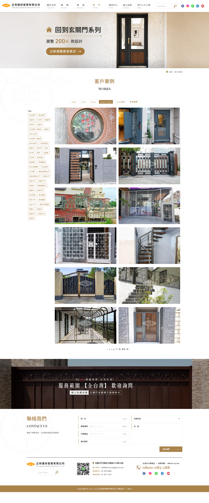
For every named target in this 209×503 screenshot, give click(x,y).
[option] (104, 40)
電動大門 (46, 176)
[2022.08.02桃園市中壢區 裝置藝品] (85, 205)
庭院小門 (32, 200)
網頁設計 (121, 488)
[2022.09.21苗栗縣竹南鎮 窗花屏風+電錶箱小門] (149, 205)
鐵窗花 (31, 209)
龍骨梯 (39, 209)
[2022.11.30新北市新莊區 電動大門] (149, 166)
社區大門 (32, 204)
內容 (137, 426)
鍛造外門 (40, 190)
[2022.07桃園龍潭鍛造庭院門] (85, 285)
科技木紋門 (33, 134)
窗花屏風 (32, 195)
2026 (74, 102)
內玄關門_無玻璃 (35, 139)
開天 (46, 148)
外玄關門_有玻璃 (35, 129)
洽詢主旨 (137, 419)
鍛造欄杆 (32, 162)
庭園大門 (42, 181)
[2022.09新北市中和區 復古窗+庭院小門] (85, 245)
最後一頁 (125, 349)
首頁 (171, 72)
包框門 (31, 125)
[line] (193, 6)
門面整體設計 (41, 186)
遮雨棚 (46, 153)
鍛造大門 (32, 181)
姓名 (84, 419)
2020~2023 (106, 102)
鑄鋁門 (31, 148)
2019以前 (120, 102)
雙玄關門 (42, 115)
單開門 (31, 120)
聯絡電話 (84, 426)
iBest (129, 488)
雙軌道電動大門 (44, 171)
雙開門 (47, 120)
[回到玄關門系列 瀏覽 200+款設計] (104, 40)
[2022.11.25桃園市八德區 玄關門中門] (149, 126)
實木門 (39, 148)
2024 (93, 102)
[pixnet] (198, 6)
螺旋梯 (31, 190)
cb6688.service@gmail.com (112, 467)
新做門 (39, 125)
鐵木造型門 (33, 143)
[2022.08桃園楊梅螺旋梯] (149, 245)
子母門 (39, 120)
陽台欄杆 (45, 167)
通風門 (46, 129)
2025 (83, 102)
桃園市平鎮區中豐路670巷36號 (109, 463)
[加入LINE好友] (83, 469)
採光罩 (31, 157)
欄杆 (38, 153)
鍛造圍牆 (42, 162)
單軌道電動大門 (34, 176)
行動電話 (84, 434)
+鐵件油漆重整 (44, 204)
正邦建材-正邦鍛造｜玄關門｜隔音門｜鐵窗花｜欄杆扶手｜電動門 (21, 6)
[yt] (203, 6)
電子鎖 (31, 153)
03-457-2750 (106, 474)
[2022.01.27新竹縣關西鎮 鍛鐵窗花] (85, 126)
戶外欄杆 (32, 171)
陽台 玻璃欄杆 (34, 167)
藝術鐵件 (40, 157)
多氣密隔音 (44, 143)
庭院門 (31, 218)
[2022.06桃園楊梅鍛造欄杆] (85, 325)
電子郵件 (84, 441)
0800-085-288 (156, 467)
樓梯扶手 (32, 214)
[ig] (188, 6)
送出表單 (166, 449)
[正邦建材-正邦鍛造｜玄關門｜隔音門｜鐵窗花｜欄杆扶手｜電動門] (45, 467)
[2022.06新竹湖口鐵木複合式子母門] (149, 325)
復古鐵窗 (42, 195)
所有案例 (134, 102)
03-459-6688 (106, 471)
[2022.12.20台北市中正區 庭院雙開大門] (85, 166)
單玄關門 (32, 115)
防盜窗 (31, 186)
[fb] (183, 6)
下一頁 (118, 349)
